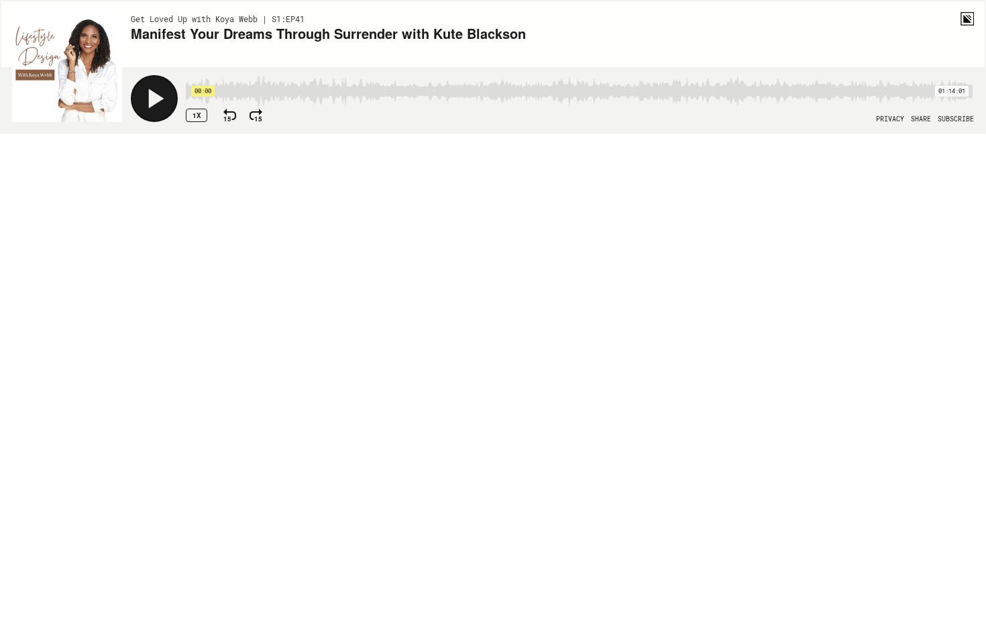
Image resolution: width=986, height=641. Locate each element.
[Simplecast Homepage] (967, 18)
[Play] (154, 98)
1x (197, 115)
